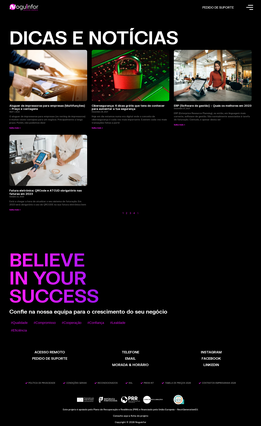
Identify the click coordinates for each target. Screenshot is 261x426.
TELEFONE (130, 352)
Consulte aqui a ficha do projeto (130, 416)
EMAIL (130, 358)
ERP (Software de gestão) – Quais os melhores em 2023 (212, 105)
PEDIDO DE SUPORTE (218, 7)
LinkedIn (211, 365)
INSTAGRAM (211, 352)
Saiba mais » (15, 128)
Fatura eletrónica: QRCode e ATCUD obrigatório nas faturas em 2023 (45, 192)
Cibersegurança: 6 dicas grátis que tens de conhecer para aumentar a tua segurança (128, 107)
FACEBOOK (211, 358)
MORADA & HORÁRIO (130, 365)
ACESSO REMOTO (49, 352)
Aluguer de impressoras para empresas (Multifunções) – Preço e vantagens (47, 107)
